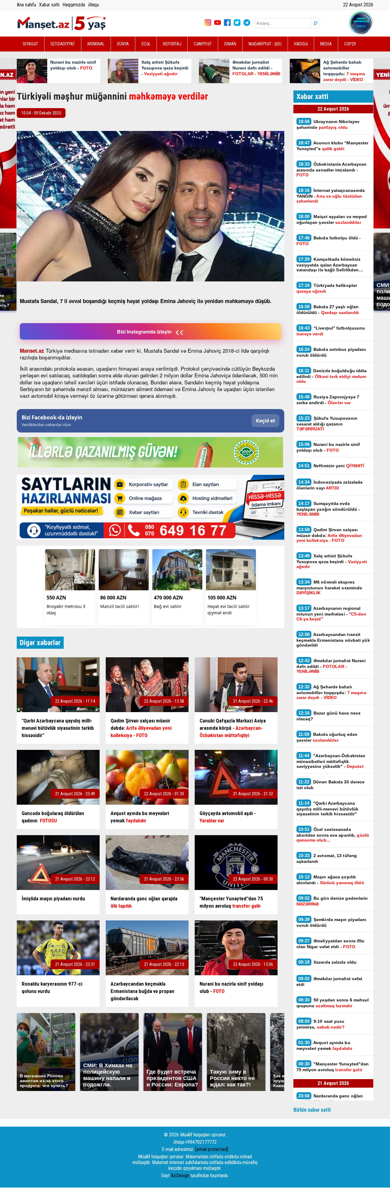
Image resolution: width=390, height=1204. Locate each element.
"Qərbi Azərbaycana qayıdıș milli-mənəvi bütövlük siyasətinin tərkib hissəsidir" (327, 808)
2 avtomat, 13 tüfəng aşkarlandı (326, 858)
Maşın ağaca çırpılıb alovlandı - (330, 879)
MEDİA (326, 43)
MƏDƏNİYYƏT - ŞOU (265, 43)
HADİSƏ (301, 43)
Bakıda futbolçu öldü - (328, 240)
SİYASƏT (30, 43)
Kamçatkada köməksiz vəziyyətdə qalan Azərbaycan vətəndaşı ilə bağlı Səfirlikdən (328, 264)
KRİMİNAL (96, 43)
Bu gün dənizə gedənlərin (332, 900)
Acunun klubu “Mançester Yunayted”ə (332, 145)
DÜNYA (123, 43)
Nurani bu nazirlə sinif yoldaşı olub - (328, 447)
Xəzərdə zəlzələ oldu (327, 962)
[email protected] (211, 1149)
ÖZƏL (146, 43)
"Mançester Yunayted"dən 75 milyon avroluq (332, 1066)
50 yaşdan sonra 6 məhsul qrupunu (332, 1002)
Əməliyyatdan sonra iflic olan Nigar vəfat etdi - (330, 943)
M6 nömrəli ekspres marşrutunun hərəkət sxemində (329, 587)
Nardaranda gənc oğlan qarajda (329, 1098)
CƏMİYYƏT (203, 43)
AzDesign (180, 1175)
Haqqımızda (73, 5)
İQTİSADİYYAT (63, 43)
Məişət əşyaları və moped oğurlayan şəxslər (331, 219)
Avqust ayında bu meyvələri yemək (324, 1045)
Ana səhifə (26, 5)
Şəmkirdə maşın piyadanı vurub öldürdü (331, 922)
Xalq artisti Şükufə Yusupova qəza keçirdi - (331, 561)
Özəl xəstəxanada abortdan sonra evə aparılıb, (332, 834)
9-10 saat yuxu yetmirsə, (320, 1024)
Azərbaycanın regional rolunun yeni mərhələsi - (331, 613)
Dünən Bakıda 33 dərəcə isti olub (330, 784)
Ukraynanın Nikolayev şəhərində (328, 124)
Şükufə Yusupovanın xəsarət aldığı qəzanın (326, 423)
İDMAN (230, 43)
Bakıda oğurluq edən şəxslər (327, 737)
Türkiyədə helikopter (326, 288)
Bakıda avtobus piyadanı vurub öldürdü (331, 352)
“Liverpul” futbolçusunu (330, 330)
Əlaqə (93, 5)
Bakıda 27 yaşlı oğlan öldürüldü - (327, 309)
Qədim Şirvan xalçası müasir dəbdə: (329, 535)
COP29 (350, 43)
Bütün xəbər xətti (312, 1110)
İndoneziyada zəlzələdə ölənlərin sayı (329, 484)
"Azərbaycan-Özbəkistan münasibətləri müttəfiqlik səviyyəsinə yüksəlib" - (331, 761)
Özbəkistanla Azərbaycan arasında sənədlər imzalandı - (331, 169)
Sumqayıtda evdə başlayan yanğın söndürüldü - (328, 509)
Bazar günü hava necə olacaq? (328, 715)
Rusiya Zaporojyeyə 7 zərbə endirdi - (328, 399)
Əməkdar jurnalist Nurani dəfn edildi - (331, 666)
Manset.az (32, 350)
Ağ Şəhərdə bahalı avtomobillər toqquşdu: (331, 692)
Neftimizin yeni (331, 465)
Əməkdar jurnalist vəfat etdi (329, 981)
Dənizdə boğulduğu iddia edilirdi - (331, 376)
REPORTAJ (172, 43)
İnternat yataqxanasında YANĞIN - (330, 195)
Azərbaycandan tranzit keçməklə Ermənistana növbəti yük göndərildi (333, 640)
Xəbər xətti (49, 5)
